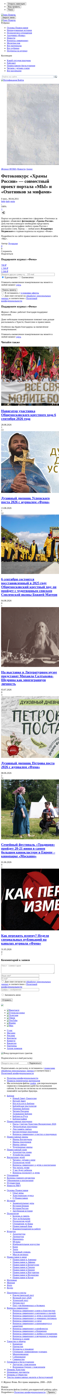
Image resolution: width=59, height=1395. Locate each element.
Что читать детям (21, 1167)
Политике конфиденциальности (30, 1392)
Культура (11, 1231)
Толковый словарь (22, 1252)
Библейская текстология (24, 1106)
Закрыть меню (8, 18)
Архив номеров (14, 1048)
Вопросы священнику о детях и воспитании (34, 1165)
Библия (10, 1096)
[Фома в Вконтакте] (13, 1010)
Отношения (12, 1175)
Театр (15, 1249)
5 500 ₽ (4, 271)
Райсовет (11, 63)
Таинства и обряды (16, 1341)
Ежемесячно (28, 277)
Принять (51, 1392)
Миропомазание (20, 1354)
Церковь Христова (16, 1369)
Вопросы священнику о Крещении (30, 1331)
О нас (9, 1030)
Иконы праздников (22, 1142)
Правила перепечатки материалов (23, 1080)
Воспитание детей (16, 1157)
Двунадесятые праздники (25, 1126)
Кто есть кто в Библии (23, 1103)
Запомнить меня (12, 995)
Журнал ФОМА (9, 169)
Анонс (29, 169)
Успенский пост (20, 1300)
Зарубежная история (23, 1211)
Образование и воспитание (20, 1180)
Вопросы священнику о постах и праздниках (35, 1134)
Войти (21, 80)
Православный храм (17, 1149)
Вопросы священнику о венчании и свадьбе (34, 1313)
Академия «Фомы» (16, 35)
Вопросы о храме (21, 1339)
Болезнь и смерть (21, 1216)
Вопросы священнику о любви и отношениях (35, 1333)
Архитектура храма (22, 1152)
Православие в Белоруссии (26, 1265)
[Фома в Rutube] (11, 1023)
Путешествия (13, 1183)
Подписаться (35, 1063)
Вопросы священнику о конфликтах (30, 1328)
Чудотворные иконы (23, 1147)
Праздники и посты (16, 1292)
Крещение (18, 1344)
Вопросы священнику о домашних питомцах (35, 1318)
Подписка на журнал (17, 51)
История (11, 1200)
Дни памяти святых (22, 1129)
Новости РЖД (14, 1185)
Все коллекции (14, 71)
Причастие (18, 1346)
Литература (18, 1236)
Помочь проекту (9, 290)
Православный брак (22, 1226)
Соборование (19, 1357)
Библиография (20, 1119)
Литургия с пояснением (24, 1364)
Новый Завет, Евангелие (25, 1098)
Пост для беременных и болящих (29, 1305)
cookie (33, 1083)
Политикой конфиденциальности (19, 299)
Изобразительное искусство (26, 1244)
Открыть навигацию (16, 4)
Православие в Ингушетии (26, 1272)
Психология (13, 1213)
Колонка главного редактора (21, 1178)
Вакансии (11, 1043)
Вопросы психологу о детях (26, 1172)
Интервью (12, 1280)
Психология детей (21, 1162)
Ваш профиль (14, 7)
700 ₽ (3, 265)
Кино (15, 1247)
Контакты (11, 1038)
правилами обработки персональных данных (28, 1069)
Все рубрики (13, 48)
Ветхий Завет (19, 1101)
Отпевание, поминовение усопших (30, 1351)
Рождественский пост (23, 1295)
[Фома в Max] (10, 1025)
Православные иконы (17, 1137)
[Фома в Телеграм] (12, 1015)
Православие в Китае (23, 1277)
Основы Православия (17, 27)
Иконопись (18, 1239)
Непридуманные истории (19, 30)
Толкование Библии (22, 1114)
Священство (19, 1359)
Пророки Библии (21, 1108)
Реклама (11, 1035)
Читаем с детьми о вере (18, 68)
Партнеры (12, 1046)
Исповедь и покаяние (23, 1349)
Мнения (11, 1282)
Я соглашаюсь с (22, 293)
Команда (11, 1040)
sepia (12, 201)
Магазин (11, 1033)
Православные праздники (19, 1121)
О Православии (20, 1198)
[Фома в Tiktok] (11, 1018)
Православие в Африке (24, 1262)
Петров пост (19, 1303)
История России (20, 1208)
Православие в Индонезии (26, 1275)
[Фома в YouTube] (12, 1020)
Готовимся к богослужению (20, 1362)
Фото (9, 1285)
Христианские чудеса (23, 1195)
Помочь (12, 15)
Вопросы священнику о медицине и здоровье (35, 1336)
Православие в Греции (24, 1267)
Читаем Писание (21, 1111)
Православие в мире (17, 1257)
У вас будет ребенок (22, 1170)
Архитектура (19, 1234)
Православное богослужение (21, 65)
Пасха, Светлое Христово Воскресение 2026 (34, 1124)
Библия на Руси (20, 1116)
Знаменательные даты (23, 1203)
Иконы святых (20, 1144)
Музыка (16, 1241)
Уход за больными (21, 1218)
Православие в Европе (24, 1270)
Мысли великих (20, 1254)
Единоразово (11, 277)
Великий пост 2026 (22, 1298)
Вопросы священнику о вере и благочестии (34, 1310)
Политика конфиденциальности (22, 1078)
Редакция (13, 243)
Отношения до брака (23, 1223)
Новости (11, 38)
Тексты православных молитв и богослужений (30, 1377)
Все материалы (14, 45)
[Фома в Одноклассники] (16, 1013)
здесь (18, 285)
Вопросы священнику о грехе (27, 1321)
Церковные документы (18, 1372)
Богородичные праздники (25, 1131)
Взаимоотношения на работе (27, 1229)
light (3, 201)
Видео (10, 1288)
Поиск (10, 10)
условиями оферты (29, 293)
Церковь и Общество (17, 1374)
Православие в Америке (24, 1259)
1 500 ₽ (4, 268)
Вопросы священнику (17, 40)
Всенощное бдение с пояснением (29, 1367)
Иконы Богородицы (22, 1139)
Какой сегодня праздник (19, 60)
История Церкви (21, 1206)
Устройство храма (21, 1155)
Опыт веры (18, 1193)
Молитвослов (13, 43)
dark (8, 201)
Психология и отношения (19, 33)
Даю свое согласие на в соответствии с (26, 298)
